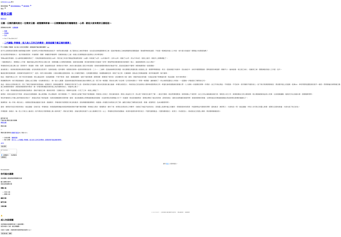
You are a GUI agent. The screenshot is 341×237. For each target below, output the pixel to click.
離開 (10, 233)
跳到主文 (3, 18)
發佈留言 (3, 157)
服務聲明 (187, 212)
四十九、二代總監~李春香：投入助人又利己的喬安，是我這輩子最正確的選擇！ (37, 140)
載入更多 (3, 146)
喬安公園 (6, 13)
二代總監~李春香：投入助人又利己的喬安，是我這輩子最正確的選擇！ (37, 43)
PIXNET (157, 212)
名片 (5, 35)
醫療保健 (14, 137)
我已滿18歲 (4, 233)
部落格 (6, 33)
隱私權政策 (180, 212)
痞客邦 (13, 132)
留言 (17, 132)
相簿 (5, 31)
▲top (2, 143)
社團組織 (15, 27)
